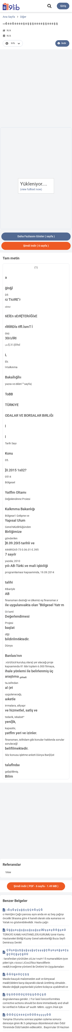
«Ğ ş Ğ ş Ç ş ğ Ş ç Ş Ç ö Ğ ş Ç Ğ (25, 909)
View (8, 872)
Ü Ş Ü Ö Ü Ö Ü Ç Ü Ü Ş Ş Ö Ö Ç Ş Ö (26, 994)
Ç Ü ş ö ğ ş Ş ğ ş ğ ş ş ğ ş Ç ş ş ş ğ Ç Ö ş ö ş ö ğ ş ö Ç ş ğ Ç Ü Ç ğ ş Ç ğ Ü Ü (37, 952)
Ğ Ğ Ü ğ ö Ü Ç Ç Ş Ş (18, 974)
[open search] (49, 6)
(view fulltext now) (31, 189)
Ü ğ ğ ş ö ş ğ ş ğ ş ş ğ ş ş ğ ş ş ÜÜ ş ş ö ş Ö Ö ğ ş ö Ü (36, 929)
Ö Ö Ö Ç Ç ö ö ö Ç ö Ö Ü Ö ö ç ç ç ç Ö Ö (29, 1014)
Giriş (63, 5)
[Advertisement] (36, 89)
